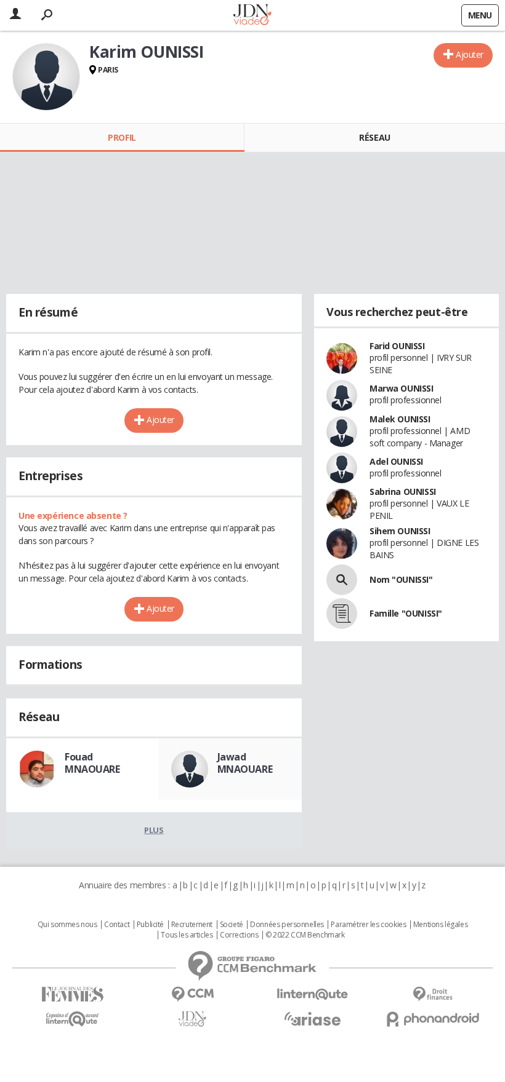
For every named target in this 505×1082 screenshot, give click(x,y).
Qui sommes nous (67, 924)
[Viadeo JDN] (192, 1019)
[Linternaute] (312, 994)
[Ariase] (312, 1018)
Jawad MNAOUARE (245, 763)
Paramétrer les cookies (368, 924)
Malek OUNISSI (400, 419)
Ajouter (469, 54)
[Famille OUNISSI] (341, 613)
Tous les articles (186, 935)
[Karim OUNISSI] (46, 77)
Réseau (374, 137)
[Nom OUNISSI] (341, 579)
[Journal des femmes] (72, 994)
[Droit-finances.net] (433, 994)
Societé (231, 924)
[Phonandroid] (433, 1019)
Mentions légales (440, 924)
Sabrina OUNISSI (403, 491)
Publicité (150, 924)
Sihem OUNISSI (400, 531)
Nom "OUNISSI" (401, 579)
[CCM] (192, 994)
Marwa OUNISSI (402, 388)
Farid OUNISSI (397, 346)
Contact (116, 924)
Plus (153, 829)
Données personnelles (287, 924)
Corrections (239, 935)
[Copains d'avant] (72, 1019)
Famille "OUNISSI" (406, 613)
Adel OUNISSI (396, 461)
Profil (121, 137)
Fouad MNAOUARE (92, 763)
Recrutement (191, 924)
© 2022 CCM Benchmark (305, 935)
